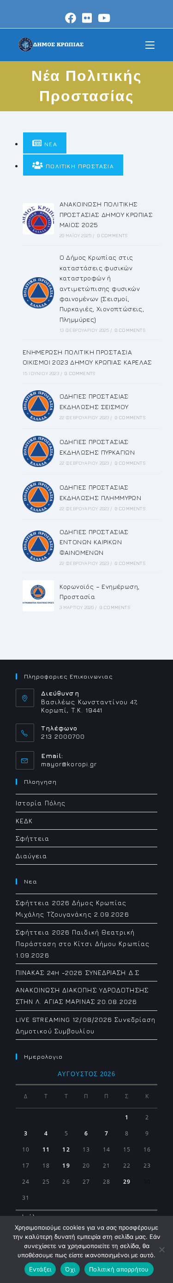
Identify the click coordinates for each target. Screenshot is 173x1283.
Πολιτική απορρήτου (119, 1269)
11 (46, 1149)
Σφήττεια (33, 838)
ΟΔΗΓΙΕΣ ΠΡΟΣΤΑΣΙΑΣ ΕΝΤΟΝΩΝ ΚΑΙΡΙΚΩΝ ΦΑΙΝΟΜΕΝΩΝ (94, 542)
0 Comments (112, 235)
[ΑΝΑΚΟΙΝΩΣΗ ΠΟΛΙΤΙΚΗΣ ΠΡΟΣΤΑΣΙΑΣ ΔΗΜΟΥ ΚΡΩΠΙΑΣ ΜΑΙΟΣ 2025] (38, 218)
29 (127, 1182)
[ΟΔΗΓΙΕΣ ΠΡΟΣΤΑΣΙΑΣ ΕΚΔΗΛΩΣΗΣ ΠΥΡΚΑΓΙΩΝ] (38, 451)
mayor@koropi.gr (69, 764)
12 (66, 1149)
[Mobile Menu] (150, 44)
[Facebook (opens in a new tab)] (70, 17)
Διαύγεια (32, 856)
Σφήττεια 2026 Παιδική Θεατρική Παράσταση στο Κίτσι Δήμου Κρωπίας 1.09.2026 (82, 943)
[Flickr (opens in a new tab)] (87, 17)
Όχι (70, 1269)
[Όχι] (161, 1249)
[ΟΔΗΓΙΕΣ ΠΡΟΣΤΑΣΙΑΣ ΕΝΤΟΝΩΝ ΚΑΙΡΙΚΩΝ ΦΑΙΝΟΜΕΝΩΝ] (38, 546)
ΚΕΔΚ (24, 821)
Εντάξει (40, 1269)
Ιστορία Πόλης (41, 803)
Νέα (49, 144)
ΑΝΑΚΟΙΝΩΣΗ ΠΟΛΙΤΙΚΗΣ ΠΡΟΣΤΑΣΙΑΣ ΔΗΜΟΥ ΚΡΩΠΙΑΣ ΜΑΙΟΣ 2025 (106, 214)
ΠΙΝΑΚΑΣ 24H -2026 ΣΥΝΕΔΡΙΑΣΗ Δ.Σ (77, 972)
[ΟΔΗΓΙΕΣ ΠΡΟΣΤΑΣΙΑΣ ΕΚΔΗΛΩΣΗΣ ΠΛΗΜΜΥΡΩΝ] (38, 497)
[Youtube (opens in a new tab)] (103, 17)
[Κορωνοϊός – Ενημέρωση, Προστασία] (38, 595)
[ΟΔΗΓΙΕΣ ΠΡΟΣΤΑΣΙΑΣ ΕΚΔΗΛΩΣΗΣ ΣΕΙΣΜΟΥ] (38, 406)
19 (66, 1165)
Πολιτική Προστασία (78, 166)
